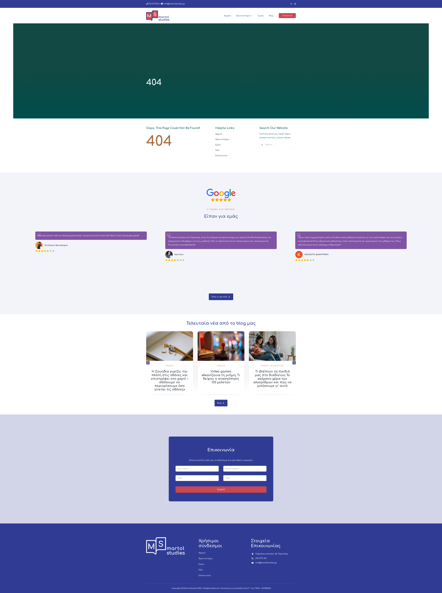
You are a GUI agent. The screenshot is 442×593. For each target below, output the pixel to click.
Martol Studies (190, 588)
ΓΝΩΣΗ (169, 366)
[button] (148, 362)
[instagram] (295, 4)
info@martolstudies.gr (174, 4)
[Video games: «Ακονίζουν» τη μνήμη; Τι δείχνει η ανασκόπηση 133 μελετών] (272, 332)
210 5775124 (153, 4)
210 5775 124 (260, 558)
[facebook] (291, 4)
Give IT (247, 588)
